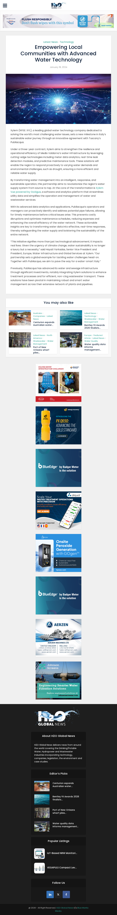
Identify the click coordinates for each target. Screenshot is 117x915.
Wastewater (90, 319)
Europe (88, 335)
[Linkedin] (50, 894)
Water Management (94, 320)
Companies (39, 316)
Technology (67, 42)
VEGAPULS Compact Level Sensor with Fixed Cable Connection (62, 867)
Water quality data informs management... (65, 825)
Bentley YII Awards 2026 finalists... (94, 326)
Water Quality (91, 341)
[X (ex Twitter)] (58, 894)
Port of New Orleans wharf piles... (41, 350)
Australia (37, 313)
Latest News (50, 42)
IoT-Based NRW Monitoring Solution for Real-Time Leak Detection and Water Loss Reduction (62, 853)
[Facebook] (66, 894)
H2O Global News (65, 907)
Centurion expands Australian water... (43, 324)
